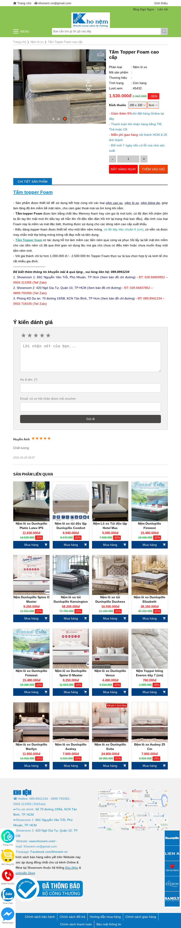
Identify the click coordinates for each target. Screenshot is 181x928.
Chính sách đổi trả (72, 916)
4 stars (42, 335)
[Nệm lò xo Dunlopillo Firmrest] (31, 649)
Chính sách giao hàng (140, 916)
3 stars (35, 335)
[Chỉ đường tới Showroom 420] (133, 821)
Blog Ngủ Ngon (143, 9)
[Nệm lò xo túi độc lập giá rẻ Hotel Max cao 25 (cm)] (110, 501)
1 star (23, 335)
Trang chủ (24, 3)
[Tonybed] (172, 868)
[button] (53, 119)
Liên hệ (162, 9)
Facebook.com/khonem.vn (49, 851)
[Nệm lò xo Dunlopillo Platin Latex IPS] (31, 501)
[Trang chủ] (90, 20)
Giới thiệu (161, 3)
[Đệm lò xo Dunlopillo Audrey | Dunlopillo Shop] (150, 722)
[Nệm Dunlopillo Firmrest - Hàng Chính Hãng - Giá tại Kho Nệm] (150, 501)
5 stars (48, 335)
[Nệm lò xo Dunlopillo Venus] (110, 649)
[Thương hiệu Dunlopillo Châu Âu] (172, 838)
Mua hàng (31, 544)
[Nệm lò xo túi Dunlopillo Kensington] (71, 575)
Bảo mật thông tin (108, 924)
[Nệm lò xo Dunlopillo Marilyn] (31, 722)
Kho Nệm (71, 867)
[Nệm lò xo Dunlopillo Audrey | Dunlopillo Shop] (71, 722)
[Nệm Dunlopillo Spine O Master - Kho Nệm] (31, 575)
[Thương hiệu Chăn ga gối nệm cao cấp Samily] (172, 899)
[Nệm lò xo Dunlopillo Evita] (110, 722)
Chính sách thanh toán (76, 924)
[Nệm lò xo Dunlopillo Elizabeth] (150, 575)
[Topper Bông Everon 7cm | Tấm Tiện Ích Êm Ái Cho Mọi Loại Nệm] (150, 649)
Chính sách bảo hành (40, 916)
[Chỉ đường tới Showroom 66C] (133, 798)
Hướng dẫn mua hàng (105, 916)
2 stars (29, 335)
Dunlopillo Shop (24, 873)
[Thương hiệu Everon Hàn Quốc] (172, 883)
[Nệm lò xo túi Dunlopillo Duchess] (110, 575)
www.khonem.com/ (42, 841)
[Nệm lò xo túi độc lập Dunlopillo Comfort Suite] (71, 501)
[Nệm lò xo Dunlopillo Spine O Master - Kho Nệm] (71, 649)
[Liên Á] (172, 853)
